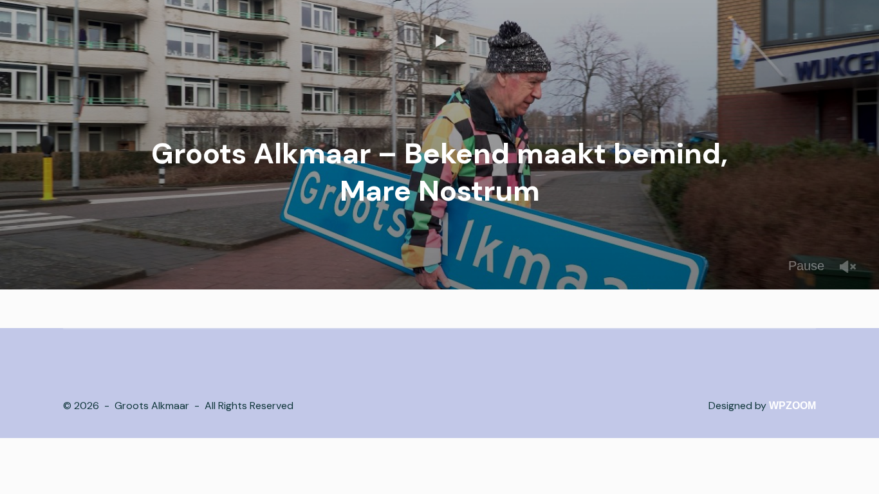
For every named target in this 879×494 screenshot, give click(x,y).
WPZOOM (792, 405)
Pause (806, 266)
